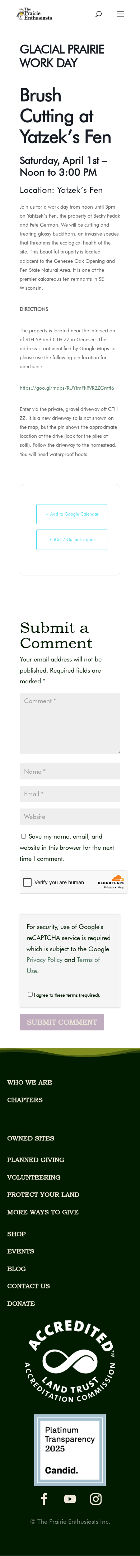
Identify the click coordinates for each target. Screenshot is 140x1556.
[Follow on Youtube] (70, 1499)
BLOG (16, 1268)
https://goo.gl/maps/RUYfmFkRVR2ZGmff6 (67, 388)
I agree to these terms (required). (67, 995)
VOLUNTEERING (33, 1177)
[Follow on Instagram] (95, 1499)
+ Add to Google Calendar (71, 514)
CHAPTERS (25, 1100)
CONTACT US (28, 1286)
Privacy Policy (44, 959)
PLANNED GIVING (35, 1159)
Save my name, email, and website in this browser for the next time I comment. (67, 847)
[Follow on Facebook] (44, 1499)
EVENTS (20, 1251)
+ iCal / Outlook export (72, 539)
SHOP (16, 1234)
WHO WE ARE (29, 1082)
